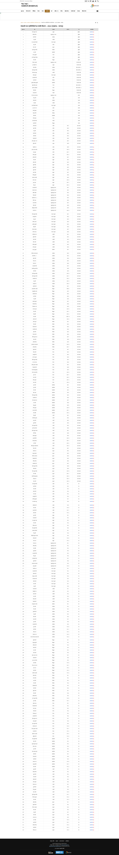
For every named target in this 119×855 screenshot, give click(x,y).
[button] (97, 11)
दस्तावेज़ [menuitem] (47, 11)
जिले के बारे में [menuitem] (28, 11)
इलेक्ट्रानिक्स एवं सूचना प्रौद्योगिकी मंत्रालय (55, 846)
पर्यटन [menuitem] (43, 11)
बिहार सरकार (22, 1)
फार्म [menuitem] (51, 11)
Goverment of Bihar (28, 1)
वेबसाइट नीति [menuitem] (52, 841)
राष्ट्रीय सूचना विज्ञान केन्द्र (65, 844)
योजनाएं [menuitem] (78, 11)
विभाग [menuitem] (38, 11)
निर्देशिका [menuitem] (34, 11)
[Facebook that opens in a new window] (95, 22)
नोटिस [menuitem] (61, 11)
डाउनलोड (91, 32)
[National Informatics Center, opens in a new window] (60, 852)
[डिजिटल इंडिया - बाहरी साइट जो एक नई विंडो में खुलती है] (93, 8)
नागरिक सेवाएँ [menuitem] (73, 11)
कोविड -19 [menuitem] (56, 11)
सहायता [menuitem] (57, 841)
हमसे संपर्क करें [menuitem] (62, 841)
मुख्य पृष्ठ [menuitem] (22, 11)
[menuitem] (85, 1)
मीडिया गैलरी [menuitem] (84, 11)
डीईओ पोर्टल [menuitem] (67, 11)
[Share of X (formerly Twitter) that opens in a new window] (97, 22)
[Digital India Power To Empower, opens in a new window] (68, 852)
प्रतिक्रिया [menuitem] (67, 841)
